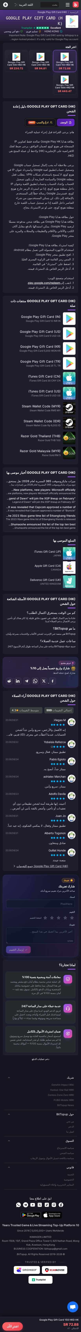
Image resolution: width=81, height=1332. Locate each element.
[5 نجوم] (45, 918)
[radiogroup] (58, 725)
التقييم (72, 912)
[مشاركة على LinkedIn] (17, 681)
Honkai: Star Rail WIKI (62, 1089)
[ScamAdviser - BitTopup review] (54, 1270)
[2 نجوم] (65, 918)
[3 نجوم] (59, 918)
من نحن (70, 1121)
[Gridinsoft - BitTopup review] (27, 1270)
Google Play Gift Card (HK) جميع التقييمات (42, 866)
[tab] (66, 122)
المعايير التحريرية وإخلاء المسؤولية (57, 1184)
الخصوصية (69, 1179)
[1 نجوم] (72, 918)
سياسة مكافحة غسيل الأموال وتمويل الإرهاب (52, 1158)
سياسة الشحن (67, 1153)
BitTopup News (65, 1105)
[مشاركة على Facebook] (52, 681)
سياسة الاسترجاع (65, 1147)
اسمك (72, 897)
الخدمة (70, 1174)
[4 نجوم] (52, 918)
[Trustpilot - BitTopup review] (40, 1280)
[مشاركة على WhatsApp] (35, 681)
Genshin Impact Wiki (63, 1084)
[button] (40, 1077)
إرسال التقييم (16, 949)
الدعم (71, 1126)
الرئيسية (74, 12)
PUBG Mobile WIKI (64, 1100)
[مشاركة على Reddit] (9, 681)
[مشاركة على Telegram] (26, 681)
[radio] (64, 725)
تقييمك (72, 924)
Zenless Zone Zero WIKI (61, 1094)
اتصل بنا (70, 1131)
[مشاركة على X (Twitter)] (43, 681)
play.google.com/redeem (44, 282)
